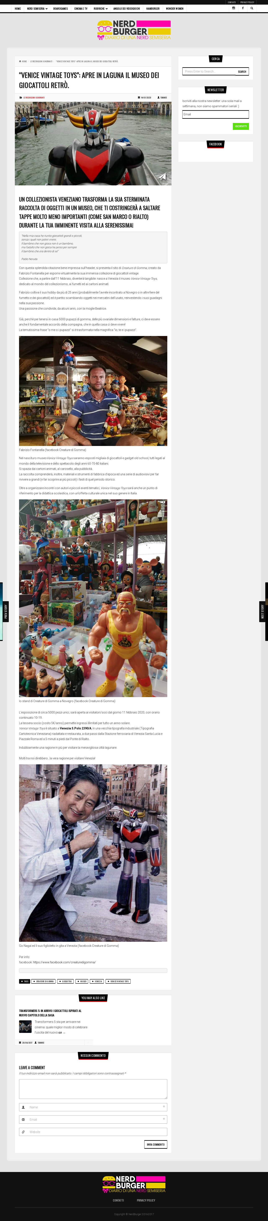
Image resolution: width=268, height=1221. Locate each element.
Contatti (232, 2)
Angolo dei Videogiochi (126, 8)
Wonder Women (174, 8)
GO (62, 1032)
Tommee (163, 97)
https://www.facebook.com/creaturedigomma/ (64, 962)
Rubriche (99, 8)
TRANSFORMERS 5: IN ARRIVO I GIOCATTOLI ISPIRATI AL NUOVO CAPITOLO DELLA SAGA (50, 1012)
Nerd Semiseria (36, 8)
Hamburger (153, 8)
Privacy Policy (247, 2)
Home (18, 8)
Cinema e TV (80, 8)
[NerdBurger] (134, 30)
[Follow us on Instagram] (233, 8)
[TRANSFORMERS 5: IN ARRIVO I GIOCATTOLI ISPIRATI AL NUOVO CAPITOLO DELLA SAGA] (25, 1026)
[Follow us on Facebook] (242, 8)
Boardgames (60, 8)
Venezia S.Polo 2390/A (75, 728)
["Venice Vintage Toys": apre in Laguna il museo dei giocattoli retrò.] (93, 143)
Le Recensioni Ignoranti (41, 61)
